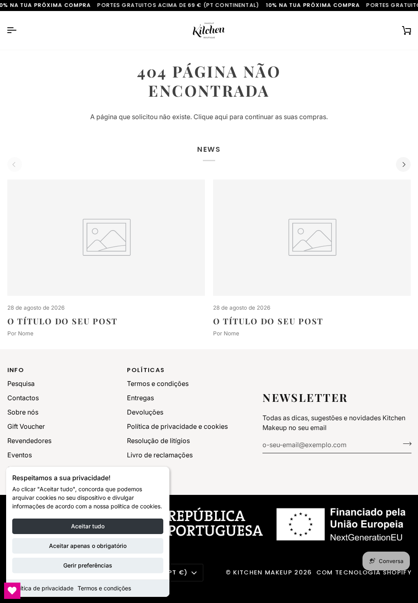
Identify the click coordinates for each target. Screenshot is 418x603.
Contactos (23, 398)
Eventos (19, 455)
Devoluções (145, 412)
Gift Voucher (26, 426)
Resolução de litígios (158, 441)
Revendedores (29, 441)
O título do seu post (62, 321)
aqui (221, 117)
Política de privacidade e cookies (177, 426)
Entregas (140, 398)
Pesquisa (21, 383)
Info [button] (15, 370)
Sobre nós (22, 412)
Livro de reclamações (160, 455)
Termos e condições (104, 588)
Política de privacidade (42, 588)
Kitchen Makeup (262, 572)
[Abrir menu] (19, 30)
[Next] (403, 164)
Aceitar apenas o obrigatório (88, 545)
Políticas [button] (146, 370)
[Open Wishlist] (12, 591)
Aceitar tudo (87, 526)
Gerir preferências (87, 565)
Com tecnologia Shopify (363, 572)
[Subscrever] (404, 443)
